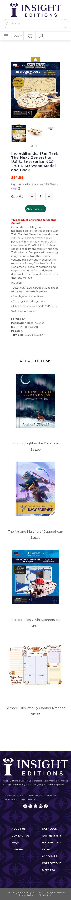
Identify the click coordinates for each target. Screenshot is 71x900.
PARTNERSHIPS (52, 835)
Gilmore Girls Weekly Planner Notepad (35, 708)
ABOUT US (19, 828)
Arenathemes (38, 892)
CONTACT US (20, 835)
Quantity (17, 196)
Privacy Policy (26, 895)
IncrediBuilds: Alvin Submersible (35, 620)
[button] (32, 146)
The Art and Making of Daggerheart (35, 531)
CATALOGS (49, 828)
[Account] (41, 35)
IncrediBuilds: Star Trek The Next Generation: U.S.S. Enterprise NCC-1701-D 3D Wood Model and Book (34, 161)
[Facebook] (25, 806)
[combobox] (35, 23)
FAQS (15, 842)
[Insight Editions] (35, 10)
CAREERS (18, 849)
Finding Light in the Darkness (36, 443)
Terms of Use (45, 895)
